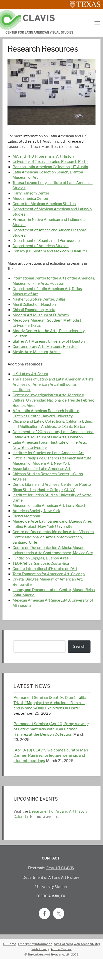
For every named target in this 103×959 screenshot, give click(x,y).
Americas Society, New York (36, 511)
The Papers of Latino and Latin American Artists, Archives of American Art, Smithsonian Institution (53, 384)
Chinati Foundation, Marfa (33, 310)
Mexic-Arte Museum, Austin (36, 352)
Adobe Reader (61, 949)
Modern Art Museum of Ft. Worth (40, 315)
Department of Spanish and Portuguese (46, 240)
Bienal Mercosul (26, 516)
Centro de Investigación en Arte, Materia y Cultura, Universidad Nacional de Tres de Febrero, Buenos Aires (53, 400)
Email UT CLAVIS (60, 868)
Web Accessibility (86, 944)
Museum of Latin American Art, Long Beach (49, 505)
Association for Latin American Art (41, 468)
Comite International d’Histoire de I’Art (44, 568)
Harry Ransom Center (30, 193)
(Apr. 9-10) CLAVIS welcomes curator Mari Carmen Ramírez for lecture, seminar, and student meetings (51, 755)
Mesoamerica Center (30, 198)
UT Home (9, 944)
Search (79, 646)
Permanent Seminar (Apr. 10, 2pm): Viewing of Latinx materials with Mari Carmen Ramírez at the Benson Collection (51, 729)
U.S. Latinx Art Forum (30, 374)
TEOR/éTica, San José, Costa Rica (40, 563)
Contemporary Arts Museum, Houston (45, 346)
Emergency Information (35, 944)
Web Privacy (40, 949)
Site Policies (63, 944)
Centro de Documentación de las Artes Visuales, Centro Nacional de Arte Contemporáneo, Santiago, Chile (53, 537)
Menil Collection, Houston (34, 304)
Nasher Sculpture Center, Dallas (39, 299)
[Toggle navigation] (97, 23)
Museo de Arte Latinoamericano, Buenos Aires (52, 521)
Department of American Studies (40, 246)
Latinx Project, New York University (42, 526)
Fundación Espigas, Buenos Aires (40, 558)
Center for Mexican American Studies (44, 204)
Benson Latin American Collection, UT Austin (50, 167)
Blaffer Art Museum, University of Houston (48, 341)
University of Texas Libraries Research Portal (50, 161)
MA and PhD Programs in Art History (43, 156)
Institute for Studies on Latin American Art (48, 453)
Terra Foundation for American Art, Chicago (48, 574)
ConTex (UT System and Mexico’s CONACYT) (50, 251)
